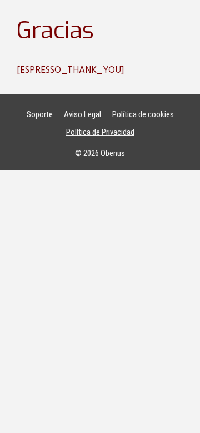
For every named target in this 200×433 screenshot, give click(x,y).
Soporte (40, 114)
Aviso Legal (82, 114)
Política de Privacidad (100, 132)
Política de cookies (143, 114)
